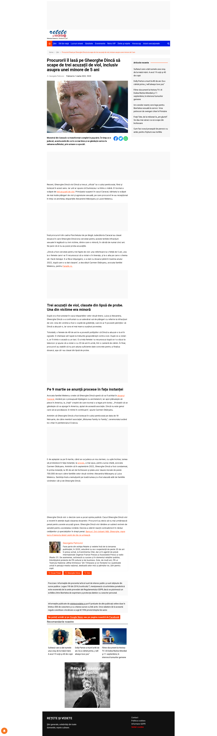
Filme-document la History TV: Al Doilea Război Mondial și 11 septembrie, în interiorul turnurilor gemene (148, 94)
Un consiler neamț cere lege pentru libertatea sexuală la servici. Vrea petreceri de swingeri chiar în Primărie (150, 108)
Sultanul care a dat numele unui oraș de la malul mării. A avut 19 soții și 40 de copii (150, 72)
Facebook (114, 617)
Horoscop (136, 43)
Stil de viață (64, 43)
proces (81, 463)
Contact (134, 717)
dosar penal (56, 573)
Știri (55, 43)
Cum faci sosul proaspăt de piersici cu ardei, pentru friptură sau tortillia (151, 130)
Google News (76, 617)
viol (88, 573)
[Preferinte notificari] (4, 731)
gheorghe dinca (74, 573)
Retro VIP (111, 43)
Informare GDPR (138, 724)
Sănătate (89, 43)
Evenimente (100, 43)
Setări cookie (137, 727)
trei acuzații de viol (65, 191)
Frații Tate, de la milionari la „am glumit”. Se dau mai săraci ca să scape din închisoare (151, 120)
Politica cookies (138, 721)
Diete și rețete (124, 43)
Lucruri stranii (77, 43)
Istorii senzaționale (151, 43)
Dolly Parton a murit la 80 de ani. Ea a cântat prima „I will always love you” (149, 82)
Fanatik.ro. (68, 266)
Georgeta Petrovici (56, 76)
